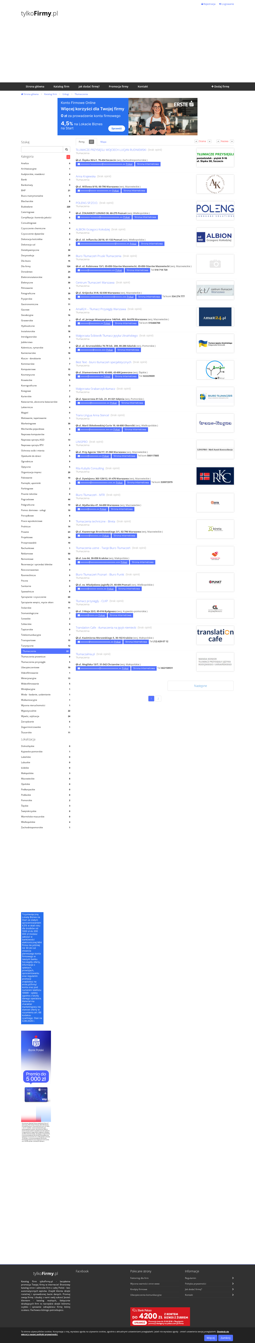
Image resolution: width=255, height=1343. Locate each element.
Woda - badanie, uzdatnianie (45, 694)
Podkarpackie (45, 789)
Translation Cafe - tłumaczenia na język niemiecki (106, 627)
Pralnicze (45, 526)
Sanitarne (45, 586)
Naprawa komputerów (45, 434)
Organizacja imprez (45, 472)
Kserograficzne (45, 385)
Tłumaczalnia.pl (85, 654)
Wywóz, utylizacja (45, 716)
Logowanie (227, 4)
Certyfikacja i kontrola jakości (45, 217)
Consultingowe (45, 222)
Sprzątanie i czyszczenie (45, 597)
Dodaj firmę (221, 86)
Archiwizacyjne (45, 168)
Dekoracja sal (45, 244)
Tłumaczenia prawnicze (45, 656)
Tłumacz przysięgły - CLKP (92, 601)
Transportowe (45, 640)
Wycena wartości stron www (144, 1283)
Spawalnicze (45, 591)
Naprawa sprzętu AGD (45, 439)
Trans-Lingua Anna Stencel (92, 415)
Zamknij (226, 1338)
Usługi (66, 94)
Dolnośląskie (45, 746)
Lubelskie (45, 757)
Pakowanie (45, 477)
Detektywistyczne (45, 250)
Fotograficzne (45, 293)
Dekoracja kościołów (45, 239)
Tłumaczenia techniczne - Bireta (95, 521)
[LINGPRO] (215, 445)
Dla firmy (45, 266)
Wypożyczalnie (45, 710)
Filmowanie (45, 288)
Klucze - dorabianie (45, 358)
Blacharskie (45, 201)
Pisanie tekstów (45, 494)
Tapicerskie (45, 629)
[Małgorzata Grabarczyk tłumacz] (215, 394)
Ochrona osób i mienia (45, 450)
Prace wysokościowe (45, 521)
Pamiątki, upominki (45, 483)
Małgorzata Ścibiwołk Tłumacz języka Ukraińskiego (107, 335)
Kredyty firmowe (138, 1289)
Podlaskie (45, 794)
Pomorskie (45, 800)
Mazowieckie (45, 778)
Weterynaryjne (45, 678)
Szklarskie (45, 624)
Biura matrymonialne (45, 195)
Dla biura (45, 260)
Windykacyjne (45, 689)
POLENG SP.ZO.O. (87, 202)
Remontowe (45, 559)
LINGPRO (82, 441)
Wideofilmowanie (45, 683)
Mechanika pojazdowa (45, 428)
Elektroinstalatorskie (45, 277)
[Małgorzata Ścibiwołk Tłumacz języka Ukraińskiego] (215, 341)
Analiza (45, 163)
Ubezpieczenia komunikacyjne (146, 1294)
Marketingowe (45, 423)
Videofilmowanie (45, 672)
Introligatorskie (45, 336)
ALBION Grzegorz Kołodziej (93, 229)
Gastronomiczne (45, 304)
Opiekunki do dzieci (45, 456)
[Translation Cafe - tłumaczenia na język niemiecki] (215, 633)
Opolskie (45, 784)
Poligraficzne (45, 504)
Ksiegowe (45, 391)
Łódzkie (45, 767)
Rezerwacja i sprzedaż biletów (45, 564)
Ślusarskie (45, 732)
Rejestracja (209, 4)
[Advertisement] (127, 54)
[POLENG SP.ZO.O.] (215, 208)
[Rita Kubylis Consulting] (215, 475)
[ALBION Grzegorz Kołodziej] (215, 235)
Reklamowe (45, 553)
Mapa (103, 141)
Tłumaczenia (81, 94)
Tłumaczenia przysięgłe (45, 662)
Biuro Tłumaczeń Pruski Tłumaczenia (98, 256)
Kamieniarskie (45, 353)
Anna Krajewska (86, 176)
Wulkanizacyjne (45, 700)
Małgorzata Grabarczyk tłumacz (95, 388)
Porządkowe (45, 515)
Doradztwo (45, 271)
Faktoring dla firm (139, 1278)
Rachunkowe (45, 548)
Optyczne (45, 466)
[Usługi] (68, 157)
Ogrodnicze (45, 461)
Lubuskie (45, 762)
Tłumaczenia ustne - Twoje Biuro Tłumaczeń (103, 548)
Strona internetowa (148, 164)
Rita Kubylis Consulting (90, 468)
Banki (45, 179)
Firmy (86, 141)
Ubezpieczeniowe (45, 667)
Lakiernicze (45, 407)
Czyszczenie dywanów (45, 233)
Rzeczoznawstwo (45, 569)
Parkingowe (45, 488)
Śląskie (45, 805)
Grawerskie (45, 320)
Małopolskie (45, 773)
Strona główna (31, 94)
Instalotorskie (45, 331)
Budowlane (45, 206)
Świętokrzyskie (45, 811)
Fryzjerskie (45, 298)
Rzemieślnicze (45, 575)
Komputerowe (45, 369)
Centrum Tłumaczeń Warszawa (95, 282)
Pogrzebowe (45, 499)
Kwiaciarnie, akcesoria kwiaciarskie (45, 401)
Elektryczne (45, 282)
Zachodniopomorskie (45, 827)
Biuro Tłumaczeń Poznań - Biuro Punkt (100, 574)
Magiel (45, 412)
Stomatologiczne (45, 613)
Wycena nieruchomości (45, 705)
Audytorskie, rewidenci (45, 174)
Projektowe (45, 537)
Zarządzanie (45, 721)
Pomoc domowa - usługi (45, 510)
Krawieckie (45, 380)
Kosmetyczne (45, 374)
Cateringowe (45, 212)
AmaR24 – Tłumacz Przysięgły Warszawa (101, 309)
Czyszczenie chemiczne (45, 228)
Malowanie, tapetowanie (45, 418)
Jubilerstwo (45, 342)
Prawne (45, 531)
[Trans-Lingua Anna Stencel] (215, 420)
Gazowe (45, 309)
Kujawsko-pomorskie (45, 751)
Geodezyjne (45, 315)
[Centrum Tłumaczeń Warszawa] (215, 288)
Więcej (211, 1338)
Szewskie (45, 618)
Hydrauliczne (45, 325)
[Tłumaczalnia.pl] (215, 659)
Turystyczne (45, 645)
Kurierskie (45, 396)
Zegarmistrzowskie (45, 727)
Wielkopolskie (45, 822)
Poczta (45, 580)
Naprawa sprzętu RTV (45, 445)
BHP (45, 190)
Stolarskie (45, 607)
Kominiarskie (45, 363)
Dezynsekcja (45, 255)
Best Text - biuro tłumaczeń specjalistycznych (103, 362)
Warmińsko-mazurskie (45, 816)
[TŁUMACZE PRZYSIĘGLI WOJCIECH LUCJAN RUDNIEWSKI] (215, 155)
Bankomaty (45, 185)
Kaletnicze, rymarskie (45, 347)
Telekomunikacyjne (45, 634)
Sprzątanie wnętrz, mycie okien (45, 602)
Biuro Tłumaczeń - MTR (90, 494)
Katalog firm (50, 94)
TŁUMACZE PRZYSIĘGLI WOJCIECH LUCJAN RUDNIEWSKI (111, 149)
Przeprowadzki (45, 542)
